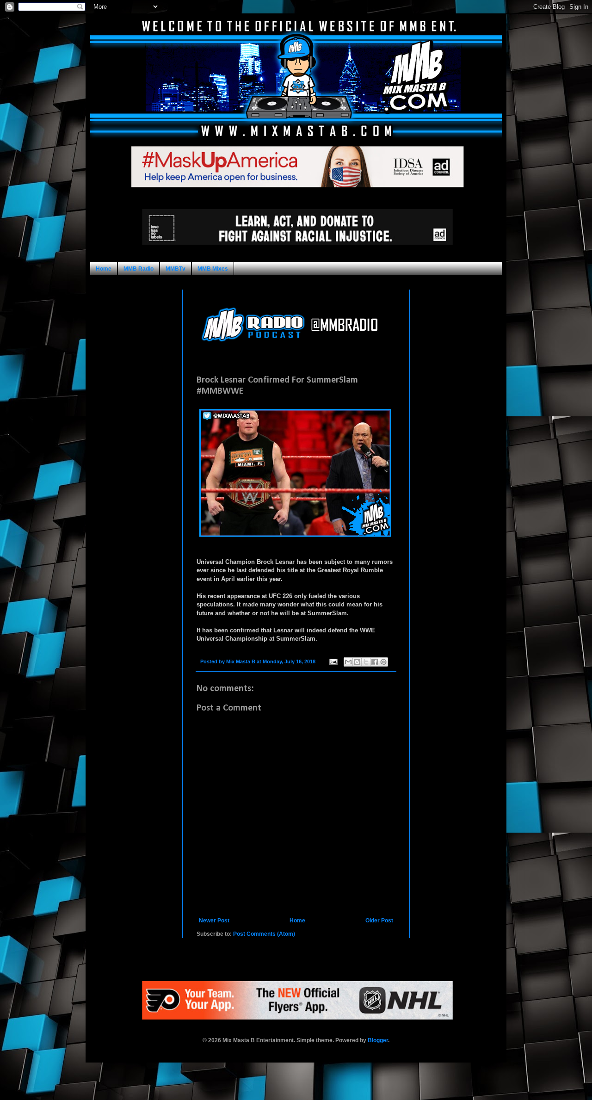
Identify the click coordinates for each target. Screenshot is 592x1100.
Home (103, 269)
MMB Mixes (212, 269)
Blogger (378, 1040)
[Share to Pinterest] (383, 662)
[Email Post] (333, 661)
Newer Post (214, 920)
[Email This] (348, 662)
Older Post (379, 920)
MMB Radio (138, 269)
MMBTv (175, 269)
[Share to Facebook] (374, 662)
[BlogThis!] (357, 662)
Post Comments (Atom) (264, 934)
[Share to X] (365, 662)
